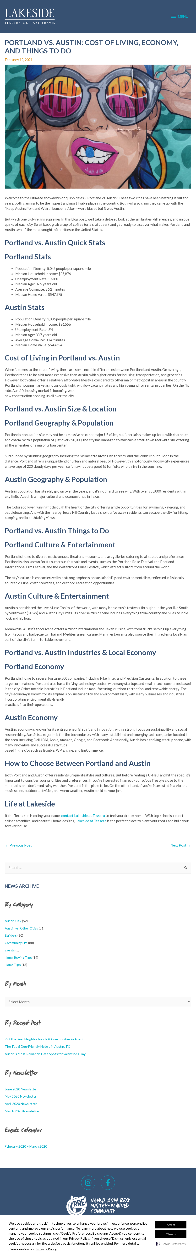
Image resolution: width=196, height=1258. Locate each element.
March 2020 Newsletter (22, 1111)
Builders (11, 935)
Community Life (16, 943)
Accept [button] (171, 1225)
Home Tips (13, 965)
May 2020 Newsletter (20, 1096)
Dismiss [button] (171, 1234)
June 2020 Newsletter (21, 1089)
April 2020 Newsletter (21, 1104)
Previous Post (18, 845)
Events (10, 950)
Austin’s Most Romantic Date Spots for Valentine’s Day (45, 1054)
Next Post (180, 845)
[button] (170, 1244)
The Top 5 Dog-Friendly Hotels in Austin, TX (37, 1046)
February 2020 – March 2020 (26, 1146)
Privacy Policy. (46, 1249)
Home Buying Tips (18, 957)
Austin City (13, 921)
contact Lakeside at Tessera (83, 816)
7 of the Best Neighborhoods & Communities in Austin (44, 1039)
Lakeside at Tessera (91, 821)
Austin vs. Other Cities (21, 928)
